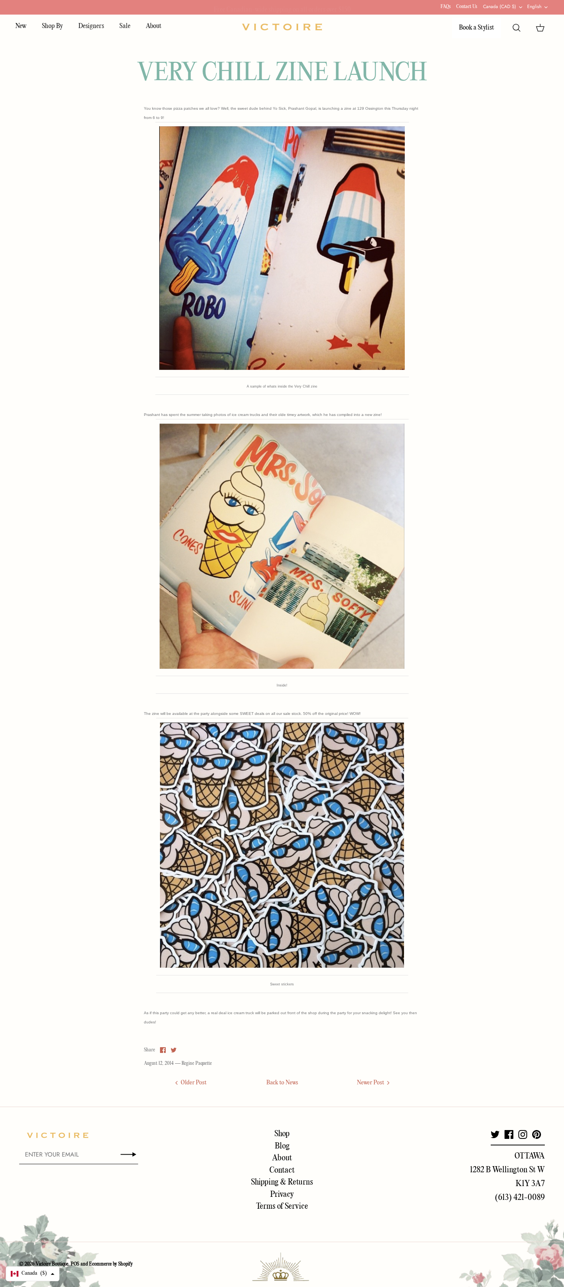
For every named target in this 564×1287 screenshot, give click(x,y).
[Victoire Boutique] (282, 27)
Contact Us (466, 7)
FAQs (445, 7)
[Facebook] (509, 1134)
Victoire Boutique (52, 1264)
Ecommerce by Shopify (111, 1264)
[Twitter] (495, 1134)
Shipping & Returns (282, 1182)
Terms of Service (282, 1206)
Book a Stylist (476, 27)
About (154, 26)
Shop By (52, 26)
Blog (282, 1146)
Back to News (282, 1082)
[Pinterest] (536, 1134)
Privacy (282, 1194)
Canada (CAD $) (499, 6)
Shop (282, 1133)
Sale (124, 26)
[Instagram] (522, 1134)
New (20, 26)
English (534, 6)
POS (75, 1264)
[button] (32, 1274)
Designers (91, 26)
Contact (282, 1170)
